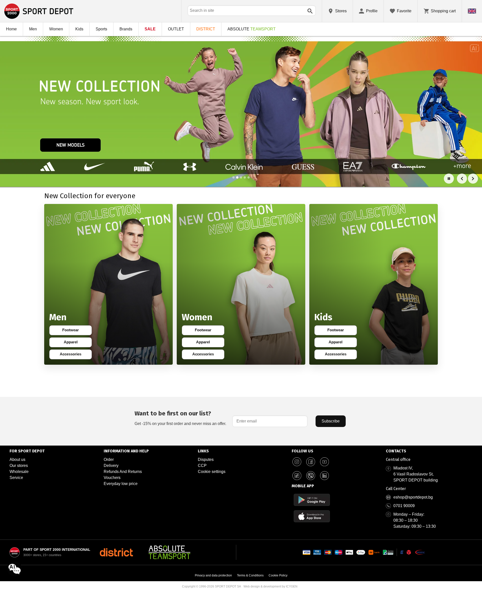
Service (16, 477)
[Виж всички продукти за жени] (241, 284)
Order (109, 459)
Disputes (206, 459)
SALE (150, 29)
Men (33, 29)
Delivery (111, 465)
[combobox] (252, 10)
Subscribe (331, 421)
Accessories (72, 355)
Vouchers (112, 477)
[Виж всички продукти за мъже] (108, 284)
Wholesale (19, 471)
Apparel (74, 343)
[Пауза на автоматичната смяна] (449, 179)
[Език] (472, 11)
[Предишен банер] (462, 179)
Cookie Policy (278, 575)
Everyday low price (121, 483)
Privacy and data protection (213, 575)
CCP (202, 465)
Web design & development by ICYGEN (270, 586)
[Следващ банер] (473, 179)
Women (56, 29)
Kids (79, 29)
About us (17, 459)
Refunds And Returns (123, 471)
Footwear (73, 331)
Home (11, 29)
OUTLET (176, 29)
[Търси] (310, 11)
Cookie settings (211, 471)
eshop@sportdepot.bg (413, 497)
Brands (125, 29)
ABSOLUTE (251, 29)
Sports (101, 29)
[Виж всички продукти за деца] (373, 284)
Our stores (19, 465)
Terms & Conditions (250, 575)
